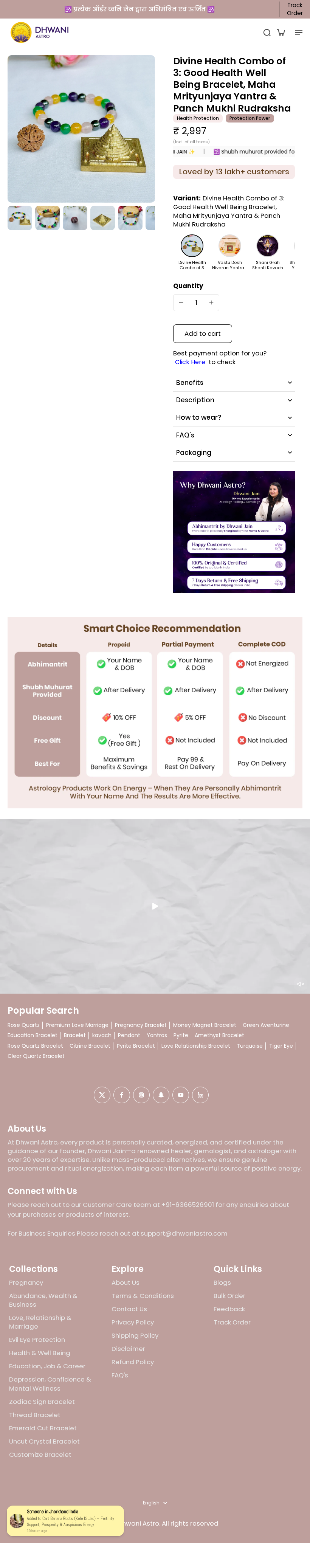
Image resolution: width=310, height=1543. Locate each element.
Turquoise (250, 1046)
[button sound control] (300, 984)
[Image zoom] (81, 129)
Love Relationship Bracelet (195, 1046)
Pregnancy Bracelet (141, 1025)
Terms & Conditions (143, 1296)
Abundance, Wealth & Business (43, 1300)
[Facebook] (121, 1095)
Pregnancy (26, 1282)
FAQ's (120, 1375)
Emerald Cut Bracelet (43, 1428)
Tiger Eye (281, 1046)
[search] (267, 32)
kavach (102, 1035)
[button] (202, 333)
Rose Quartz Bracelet (35, 1046)
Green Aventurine (266, 1025)
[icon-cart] (280, 32)
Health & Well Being (39, 1353)
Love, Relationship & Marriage (40, 1322)
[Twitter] (102, 1095)
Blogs (222, 1282)
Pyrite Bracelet (136, 1046)
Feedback (229, 1309)
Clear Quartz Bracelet (36, 1056)
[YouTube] (180, 1095)
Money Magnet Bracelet (204, 1025)
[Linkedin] (200, 1095)
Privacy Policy (133, 1322)
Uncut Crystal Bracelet (44, 1441)
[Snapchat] (161, 1095)
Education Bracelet (32, 1035)
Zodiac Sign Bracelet (42, 1401)
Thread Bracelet (34, 1415)
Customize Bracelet (40, 1454)
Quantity (188, 285)
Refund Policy (133, 1362)
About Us (126, 1282)
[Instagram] (141, 1095)
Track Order (295, 9)
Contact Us (129, 1309)
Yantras (157, 1035)
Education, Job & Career (47, 1366)
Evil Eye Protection (37, 1339)
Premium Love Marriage (77, 1025)
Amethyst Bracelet (219, 1035)
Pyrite (181, 1035)
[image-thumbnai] (20, 218)
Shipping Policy (135, 1335)
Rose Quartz (24, 1025)
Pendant (129, 1035)
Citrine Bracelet (90, 1046)
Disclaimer (128, 1349)
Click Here (190, 362)
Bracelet (75, 1035)
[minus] (181, 302)
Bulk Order (229, 1296)
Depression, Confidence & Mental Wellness (50, 1384)
